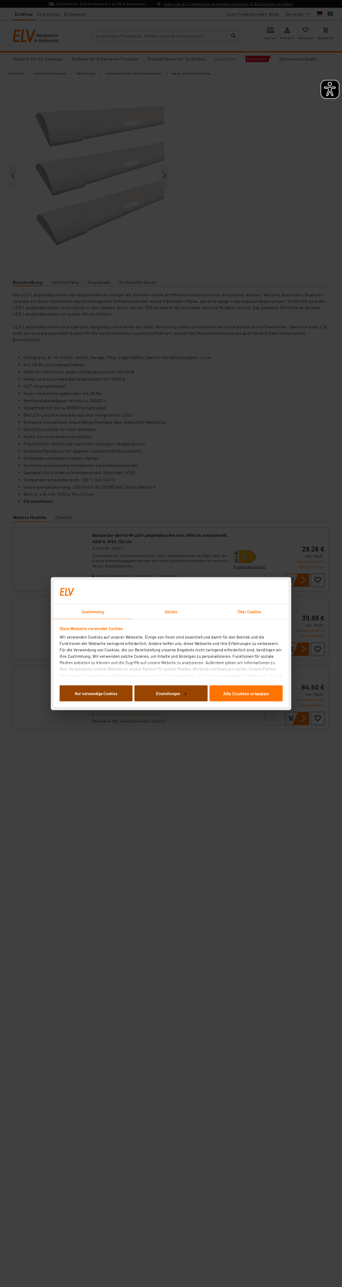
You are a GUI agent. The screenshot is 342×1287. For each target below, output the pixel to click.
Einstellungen (168, 693)
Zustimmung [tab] (93, 611)
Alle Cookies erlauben (246, 693)
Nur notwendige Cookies (96, 693)
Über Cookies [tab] (249, 611)
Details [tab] (171, 611)
